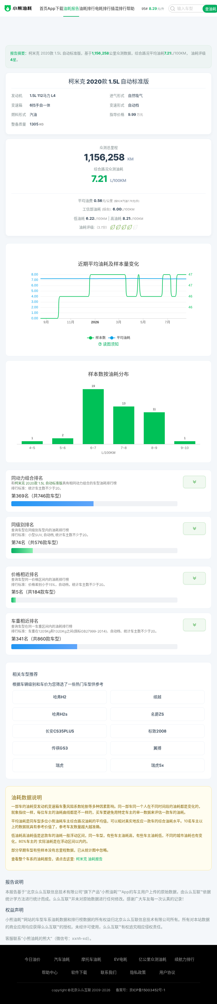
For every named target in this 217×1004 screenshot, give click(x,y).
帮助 (130, 8)
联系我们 (108, 972)
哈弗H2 (59, 696)
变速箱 (16, 105)
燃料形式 (18, 114)
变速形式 (117, 105)
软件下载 (79, 972)
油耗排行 (87, 8)
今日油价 (32, 959)
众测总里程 (108, 147)
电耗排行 (103, 8)
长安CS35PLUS (59, 731)
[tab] (108, 491)
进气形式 (117, 95)
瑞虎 (60, 765)
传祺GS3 (60, 748)
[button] (194, 482)
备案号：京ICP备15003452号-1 (140, 990)
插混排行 (119, 8)
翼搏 (157, 748)
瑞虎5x (157, 765)
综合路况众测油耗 (108, 169)
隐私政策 (138, 972)
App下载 (55, 8)
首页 (43, 8)
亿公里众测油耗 (152, 959)
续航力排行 (184, 959)
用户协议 (167, 972)
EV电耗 (120, 959)
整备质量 (18, 124)
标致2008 (157, 731)
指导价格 (117, 114)
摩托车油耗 (91, 959)
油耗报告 (71, 8)
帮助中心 (50, 972)
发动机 (16, 95)
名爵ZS (157, 714)
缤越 (157, 696)
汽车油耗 (62, 959)
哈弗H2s (60, 714)
